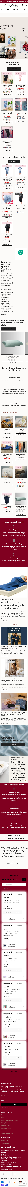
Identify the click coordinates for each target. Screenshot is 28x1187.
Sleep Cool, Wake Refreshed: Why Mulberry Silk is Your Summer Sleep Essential (12, 680)
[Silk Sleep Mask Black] (21, 472)
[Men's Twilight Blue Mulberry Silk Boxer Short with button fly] (7, 198)
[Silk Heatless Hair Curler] (21, 447)
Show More (10, 903)
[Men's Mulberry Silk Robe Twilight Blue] (21, 170)
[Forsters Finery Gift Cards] (4, 769)
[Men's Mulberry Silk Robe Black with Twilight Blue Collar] (21, 198)
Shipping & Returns (6, 1128)
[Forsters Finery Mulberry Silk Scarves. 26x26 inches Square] (7, 422)
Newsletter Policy (5, 1125)
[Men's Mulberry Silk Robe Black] (7, 227)
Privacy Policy (4, 1123)
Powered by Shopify (18, 1178)
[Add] (25, 780)
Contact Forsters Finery (7, 1133)
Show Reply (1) (8, 912)
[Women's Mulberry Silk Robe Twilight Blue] (7, 104)
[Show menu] (2, 5)
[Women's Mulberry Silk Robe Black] (7, 78)
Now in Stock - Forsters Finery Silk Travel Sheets (12, 605)
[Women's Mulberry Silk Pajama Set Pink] (21, 104)
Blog (2, 1115)
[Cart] (25, 5)
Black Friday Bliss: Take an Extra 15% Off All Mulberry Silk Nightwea (13, 647)
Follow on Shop (6, 1169)
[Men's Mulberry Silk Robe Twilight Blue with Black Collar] (7, 170)
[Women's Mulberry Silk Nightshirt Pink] (21, 78)
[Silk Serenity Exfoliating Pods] (21, 422)
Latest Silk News (14, 625)
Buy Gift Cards (5, 1140)
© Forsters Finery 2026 (6, 1178)
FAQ (2, 1117)
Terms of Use (4, 1131)
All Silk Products (5, 1143)
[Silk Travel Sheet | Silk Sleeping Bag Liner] (7, 447)
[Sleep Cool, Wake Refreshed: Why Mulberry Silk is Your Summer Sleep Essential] (14, 668)
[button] (19, 879)
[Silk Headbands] (7, 499)
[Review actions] (24, 894)
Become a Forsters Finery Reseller (9, 1120)
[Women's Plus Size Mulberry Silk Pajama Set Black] (7, 132)
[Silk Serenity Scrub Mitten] (7, 472)
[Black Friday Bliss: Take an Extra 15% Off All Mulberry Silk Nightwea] (14, 636)
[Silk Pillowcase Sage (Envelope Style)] (12, 343)
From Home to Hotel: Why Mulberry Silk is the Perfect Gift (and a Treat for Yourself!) (14, 714)
